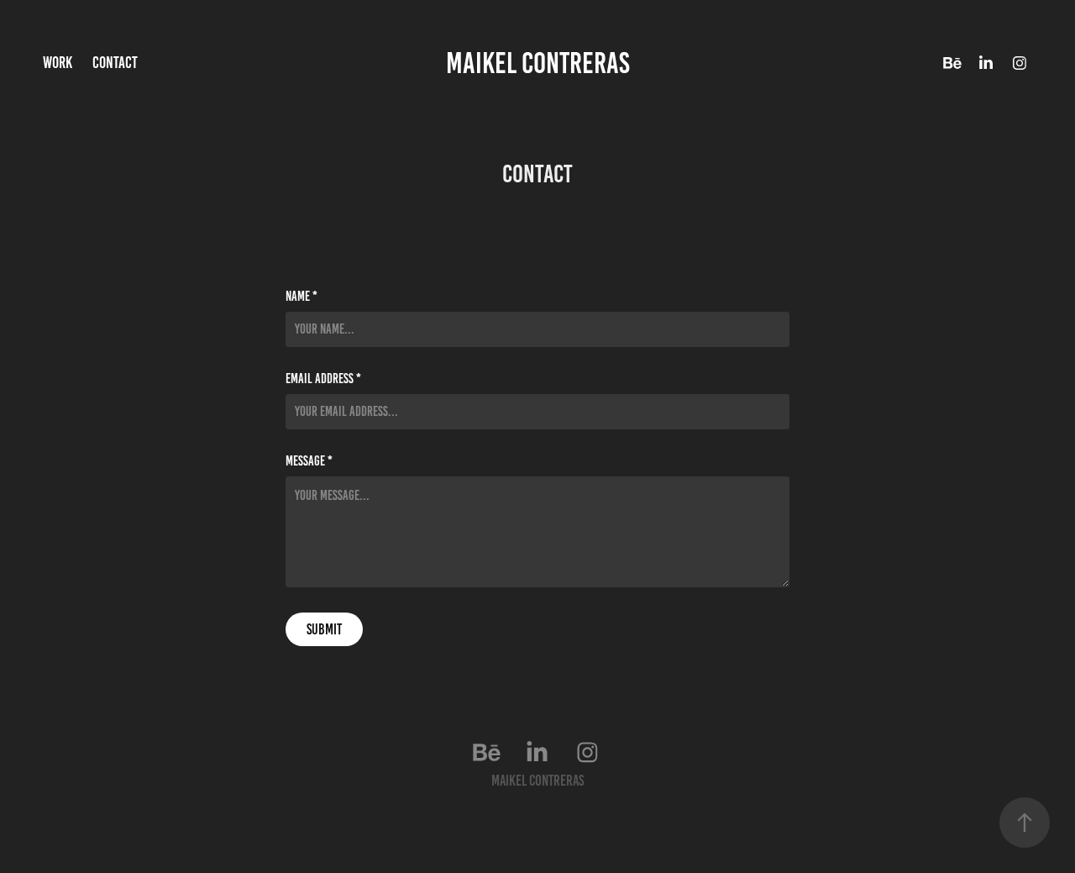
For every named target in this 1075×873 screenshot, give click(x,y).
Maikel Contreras (538, 63)
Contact (115, 62)
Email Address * (323, 379)
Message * (309, 461)
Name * (301, 296)
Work (57, 62)
